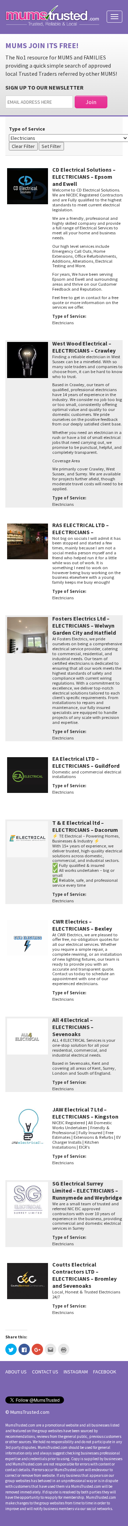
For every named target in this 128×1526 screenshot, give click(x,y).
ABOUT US (16, 1371)
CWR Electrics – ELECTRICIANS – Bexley (82, 925)
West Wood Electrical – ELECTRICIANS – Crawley (84, 347)
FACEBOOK (104, 1371)
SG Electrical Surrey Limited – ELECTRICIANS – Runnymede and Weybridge (87, 1190)
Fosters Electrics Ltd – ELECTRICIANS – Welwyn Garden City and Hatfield (84, 625)
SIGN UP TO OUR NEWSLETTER (44, 87)
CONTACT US (45, 1371)
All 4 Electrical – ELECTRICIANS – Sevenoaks (73, 1027)
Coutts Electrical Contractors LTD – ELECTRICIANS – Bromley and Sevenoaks (84, 1275)
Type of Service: (69, 316)
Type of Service (27, 129)
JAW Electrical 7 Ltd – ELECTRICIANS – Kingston (85, 1113)
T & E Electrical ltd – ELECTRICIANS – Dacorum (85, 826)
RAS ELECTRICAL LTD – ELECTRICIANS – (80, 528)
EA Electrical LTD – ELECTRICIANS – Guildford (85, 762)
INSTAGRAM (76, 1371)
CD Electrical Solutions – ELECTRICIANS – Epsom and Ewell (84, 176)
